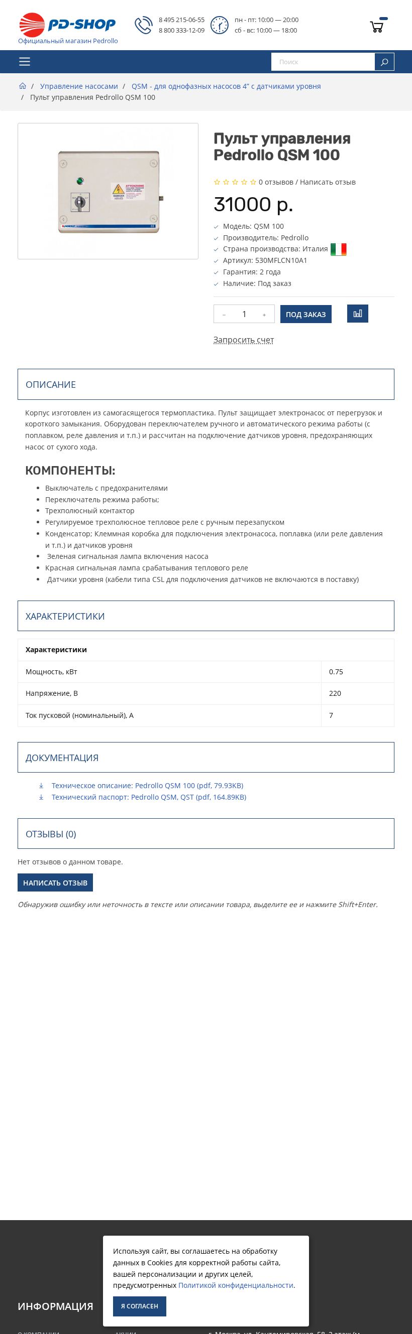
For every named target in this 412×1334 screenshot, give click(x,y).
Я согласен (139, 1306)
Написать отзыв (328, 182)
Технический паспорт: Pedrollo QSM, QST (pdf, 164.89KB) (148, 797)
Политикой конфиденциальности (235, 1285)
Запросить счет (244, 339)
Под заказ (306, 314)
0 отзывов (276, 182)
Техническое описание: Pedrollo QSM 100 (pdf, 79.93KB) (146, 785)
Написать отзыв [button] (55, 882)
